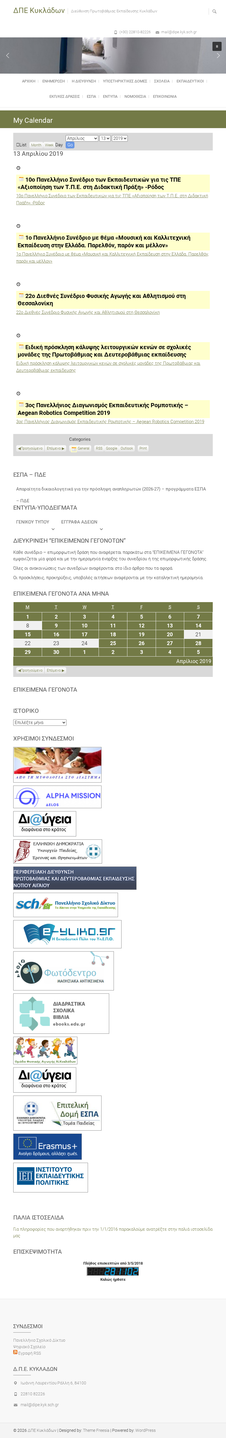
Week (49, 145)
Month (36, 145)
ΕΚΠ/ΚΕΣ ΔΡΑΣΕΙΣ (64, 96)
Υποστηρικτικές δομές (125, 81)
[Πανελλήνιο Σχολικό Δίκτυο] (65, 896)
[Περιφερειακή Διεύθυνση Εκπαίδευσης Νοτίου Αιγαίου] (75, 869)
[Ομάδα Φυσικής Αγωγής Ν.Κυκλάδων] (45, 1040)
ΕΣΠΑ (91, 96)
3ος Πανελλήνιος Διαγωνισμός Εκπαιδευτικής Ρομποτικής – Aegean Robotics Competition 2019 (110, 421)
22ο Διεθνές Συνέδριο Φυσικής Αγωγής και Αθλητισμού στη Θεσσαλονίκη (88, 312)
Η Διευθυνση (84, 81)
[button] (7, 55)
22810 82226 (33, 1393)
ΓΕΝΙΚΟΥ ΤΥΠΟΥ (32, 522)
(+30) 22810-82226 (135, 32)
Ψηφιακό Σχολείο (29, 1346)
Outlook (127, 449)
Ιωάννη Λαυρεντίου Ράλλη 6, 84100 (53, 1383)
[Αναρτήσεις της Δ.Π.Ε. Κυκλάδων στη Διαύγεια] (44, 814)
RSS (99, 448)
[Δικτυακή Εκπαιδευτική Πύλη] (67, 923)
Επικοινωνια (165, 96)
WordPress (145, 1430)
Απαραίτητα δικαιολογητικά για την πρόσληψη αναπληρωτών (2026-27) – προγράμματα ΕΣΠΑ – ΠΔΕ (111, 490)
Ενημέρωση (53, 81)
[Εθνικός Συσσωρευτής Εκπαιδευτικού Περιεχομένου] (63, 954)
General (83, 448)
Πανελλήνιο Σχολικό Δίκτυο (39, 1340)
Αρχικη (28, 81)
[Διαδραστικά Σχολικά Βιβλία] (61, 996)
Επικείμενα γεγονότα (45, 689)
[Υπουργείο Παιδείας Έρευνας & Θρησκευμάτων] (57, 842)
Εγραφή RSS (29, 1353)
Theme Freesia (96, 1430)
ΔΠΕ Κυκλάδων (39, 10)
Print (144, 449)
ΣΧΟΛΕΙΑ (162, 81)
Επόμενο (54, 448)
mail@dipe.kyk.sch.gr (179, 32)
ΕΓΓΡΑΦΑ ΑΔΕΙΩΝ (79, 522)
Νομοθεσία (135, 96)
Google (111, 449)
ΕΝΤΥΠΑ (110, 96)
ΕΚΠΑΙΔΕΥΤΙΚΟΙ (190, 81)
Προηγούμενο (32, 448)
